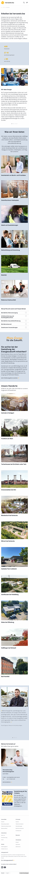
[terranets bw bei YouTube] (5, 867)
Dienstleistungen (19, 826)
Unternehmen (4, 833)
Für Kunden (18, 819)
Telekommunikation (19, 823)
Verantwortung (4, 837)
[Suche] (24, 2)
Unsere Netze (3, 819)
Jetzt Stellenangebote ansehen (9, 378)
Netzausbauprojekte (5, 823)
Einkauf (17, 842)
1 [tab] (12, 737)
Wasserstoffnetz (4, 828)
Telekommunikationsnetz (6, 826)
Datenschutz (18, 846)
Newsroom (18, 835)
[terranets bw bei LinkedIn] (2, 867)
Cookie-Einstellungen (24, 873)
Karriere (8, 7)
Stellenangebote (4, 846)
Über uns (3, 835)
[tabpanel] (14, 94)
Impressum (18, 844)
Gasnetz (2, 821)
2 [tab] (13, 123)
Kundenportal (18, 830)
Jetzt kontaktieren (7, 782)
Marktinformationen (20, 828)
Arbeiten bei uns (4, 848)
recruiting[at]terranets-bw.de (13, 777)
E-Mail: (4, 777)
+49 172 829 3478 (11, 779)
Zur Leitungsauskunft (7, 860)
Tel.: (3, 779)
